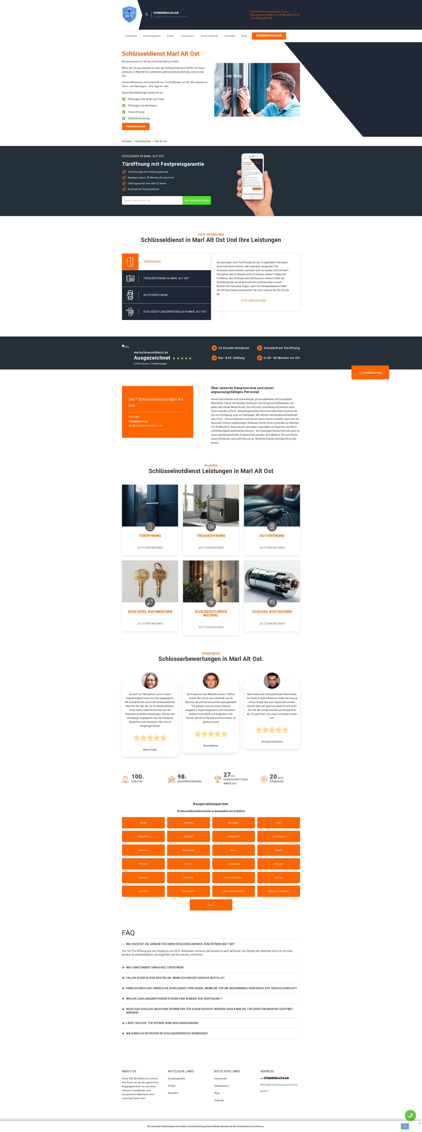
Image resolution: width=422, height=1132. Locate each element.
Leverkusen (233, 863)
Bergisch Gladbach (278, 891)
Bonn (233, 850)
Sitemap (219, 1100)
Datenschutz (221, 1085)
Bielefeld (188, 877)
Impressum (187, 35)
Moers (211, 905)
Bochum (143, 850)
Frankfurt (143, 836)
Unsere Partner (209, 35)
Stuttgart (188, 836)
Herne (188, 863)
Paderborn (143, 877)
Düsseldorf (233, 836)
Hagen (278, 850)
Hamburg (188, 822)
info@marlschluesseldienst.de (170, 16)
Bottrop (278, 877)
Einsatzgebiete (152, 35)
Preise (170, 35)
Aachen (143, 891)
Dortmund (278, 836)
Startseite (131, 35)
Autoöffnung (271, 536)
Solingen (279, 863)
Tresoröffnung (210, 536)
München (233, 822)
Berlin (143, 822)
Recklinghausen (233, 877)
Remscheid (188, 891)
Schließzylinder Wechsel (211, 613)
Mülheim (143, 863)
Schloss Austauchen (272, 611)
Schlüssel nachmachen (150, 611)
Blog (244, 35)
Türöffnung (150, 536)
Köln (278, 822)
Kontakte (230, 35)
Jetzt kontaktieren (253, 300)
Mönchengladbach (233, 891)
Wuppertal (188, 850)
